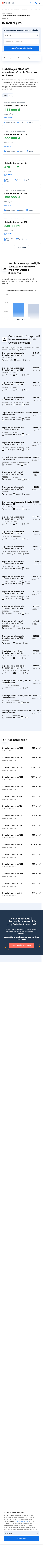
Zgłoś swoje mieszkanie (21, 945)
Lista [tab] (10, 95)
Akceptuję (21, 1538)
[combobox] (20, 35)
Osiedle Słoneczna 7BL (12, 883)
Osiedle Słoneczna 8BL (15, 193)
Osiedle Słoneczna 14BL (12, 873)
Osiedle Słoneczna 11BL (12, 825)
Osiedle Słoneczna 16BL (12, 777)
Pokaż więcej (21, 247)
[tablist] (7, 95)
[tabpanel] (21, 174)
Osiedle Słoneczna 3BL (12, 815)
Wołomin (24, 9)
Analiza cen (20, 58)
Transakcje (8, 58)
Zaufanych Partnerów (21, 1521)
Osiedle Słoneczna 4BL (12, 757)
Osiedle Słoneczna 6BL (12, 844)
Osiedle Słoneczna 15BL (12, 748)
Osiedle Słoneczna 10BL (12, 864)
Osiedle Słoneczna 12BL (16, 134)
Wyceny (30, 58)
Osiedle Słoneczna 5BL (12, 854)
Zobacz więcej (21, 319)
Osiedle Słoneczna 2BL (12, 893)
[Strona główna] (8, 3)
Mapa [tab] (5, 95)
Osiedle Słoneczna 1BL (15, 163)
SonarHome (6, 9)
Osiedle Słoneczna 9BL (15, 105)
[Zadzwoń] (36, 3)
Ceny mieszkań (15, 9)
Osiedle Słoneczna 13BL (12, 835)
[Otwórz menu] (40, 3)
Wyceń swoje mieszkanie (21, 48)
